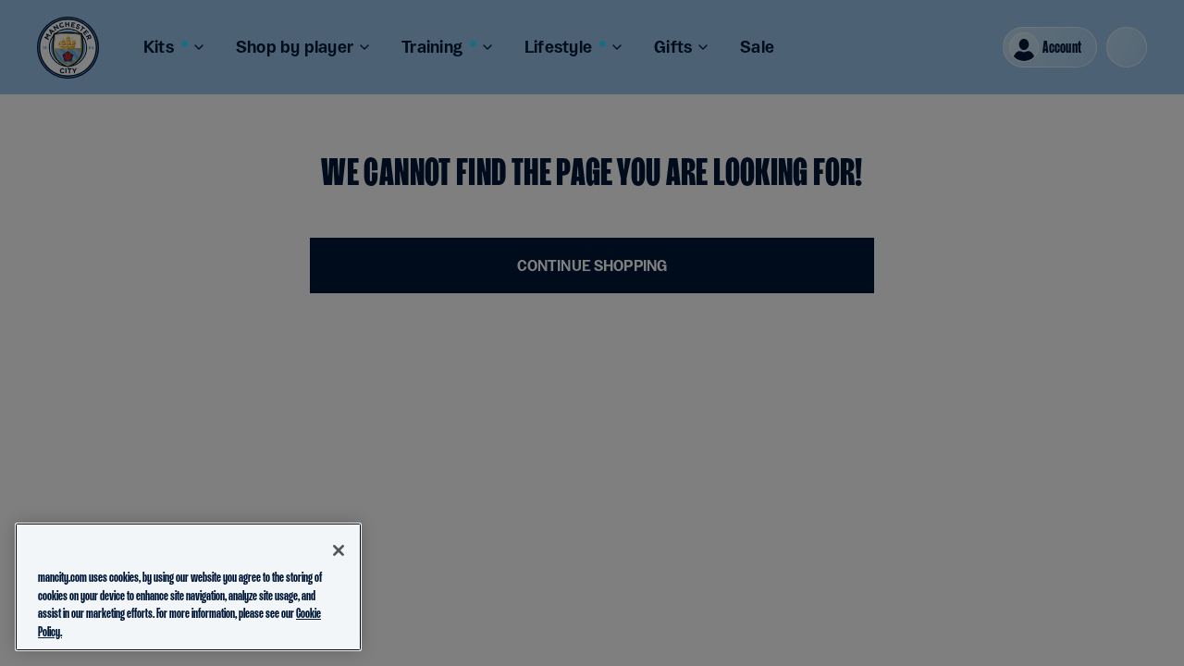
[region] (188, 587)
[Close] (338, 550)
